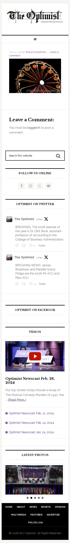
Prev (10, 480)
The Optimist (24, 219)
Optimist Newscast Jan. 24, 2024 (31, 432)
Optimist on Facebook (35, 310)
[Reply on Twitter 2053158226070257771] (17, 246)
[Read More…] (17, 399)
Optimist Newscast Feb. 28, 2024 (30, 381)
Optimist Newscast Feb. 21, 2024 (31, 413)
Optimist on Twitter (35, 204)
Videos (35, 332)
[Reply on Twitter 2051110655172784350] (17, 284)
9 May (39, 219)
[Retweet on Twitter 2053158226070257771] (25, 246)
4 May (39, 257)
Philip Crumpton (36, 52)
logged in (33, 127)
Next (60, 480)
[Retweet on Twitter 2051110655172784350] (25, 284)
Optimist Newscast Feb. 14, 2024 (31, 423)
